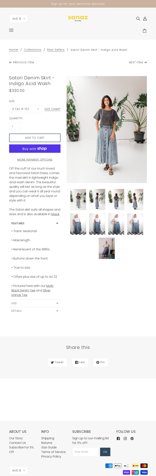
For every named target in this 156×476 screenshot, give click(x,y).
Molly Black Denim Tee (32, 288)
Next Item (136, 62)
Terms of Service (53, 452)
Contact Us (17, 443)
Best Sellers (56, 50)
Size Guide (49, 447)
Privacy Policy (51, 456)
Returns (46, 443)
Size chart (52, 109)
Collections (32, 50)
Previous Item (23, 62)
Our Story (16, 438)
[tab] (34, 223)
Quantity (15, 118)
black (55, 214)
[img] (138, 18)
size (12, 101)
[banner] (78, 18)
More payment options (35, 160)
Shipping (47, 438)
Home (13, 50)
